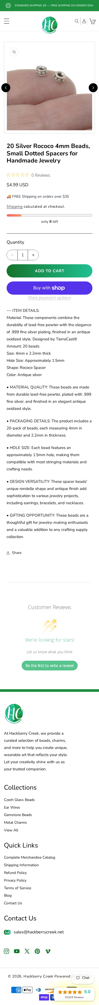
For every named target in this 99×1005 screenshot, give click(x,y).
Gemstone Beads (18, 815)
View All (11, 830)
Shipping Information (21, 865)
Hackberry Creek (38, 976)
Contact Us (13, 903)
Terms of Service (17, 888)
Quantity (15, 242)
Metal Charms (15, 823)
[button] (7, 21)
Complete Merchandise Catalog (29, 857)
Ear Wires (12, 807)
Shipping (15, 206)
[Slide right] (93, 87)
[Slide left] (5, 87)
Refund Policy (15, 873)
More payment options (49, 297)
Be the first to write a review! (50, 665)
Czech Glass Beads (19, 800)
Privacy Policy (15, 880)
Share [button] (16, 552)
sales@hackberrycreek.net (39, 932)
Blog (8, 895)
